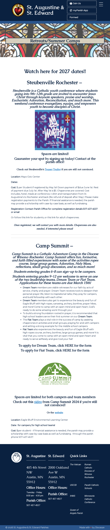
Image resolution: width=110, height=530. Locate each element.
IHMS (72, 496)
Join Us (77, 3)
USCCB (73, 485)
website (59, 412)
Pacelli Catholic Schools (92, 487)
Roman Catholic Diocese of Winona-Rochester (89, 471)
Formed (74, 17)
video (38, 402)
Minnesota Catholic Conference (90, 499)
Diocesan (99, 527)
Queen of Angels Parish (76, 511)
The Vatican (75, 464)
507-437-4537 (33, 505)
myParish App (80, 10)
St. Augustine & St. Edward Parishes (31, 527)
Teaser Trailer (53, 169)
